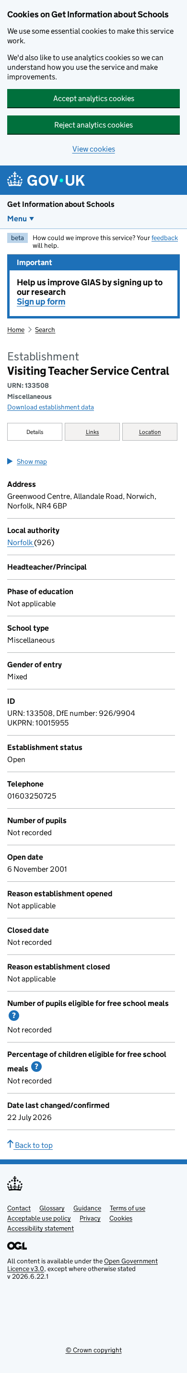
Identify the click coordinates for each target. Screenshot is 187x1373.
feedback (165, 237)
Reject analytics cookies (93, 124)
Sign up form (41, 301)
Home (15, 329)
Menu (17, 218)
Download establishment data (50, 407)
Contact (19, 1208)
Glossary (52, 1208)
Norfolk (20, 542)
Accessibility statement (40, 1228)
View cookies (93, 148)
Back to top (33, 1145)
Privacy (90, 1218)
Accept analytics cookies (93, 98)
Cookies (120, 1218)
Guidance (87, 1208)
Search (45, 329)
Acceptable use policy (39, 1218)
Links (92, 431)
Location (150, 431)
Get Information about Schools (61, 204)
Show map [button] (32, 461)
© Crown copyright (94, 1350)
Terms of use (127, 1208)
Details (35, 431)
